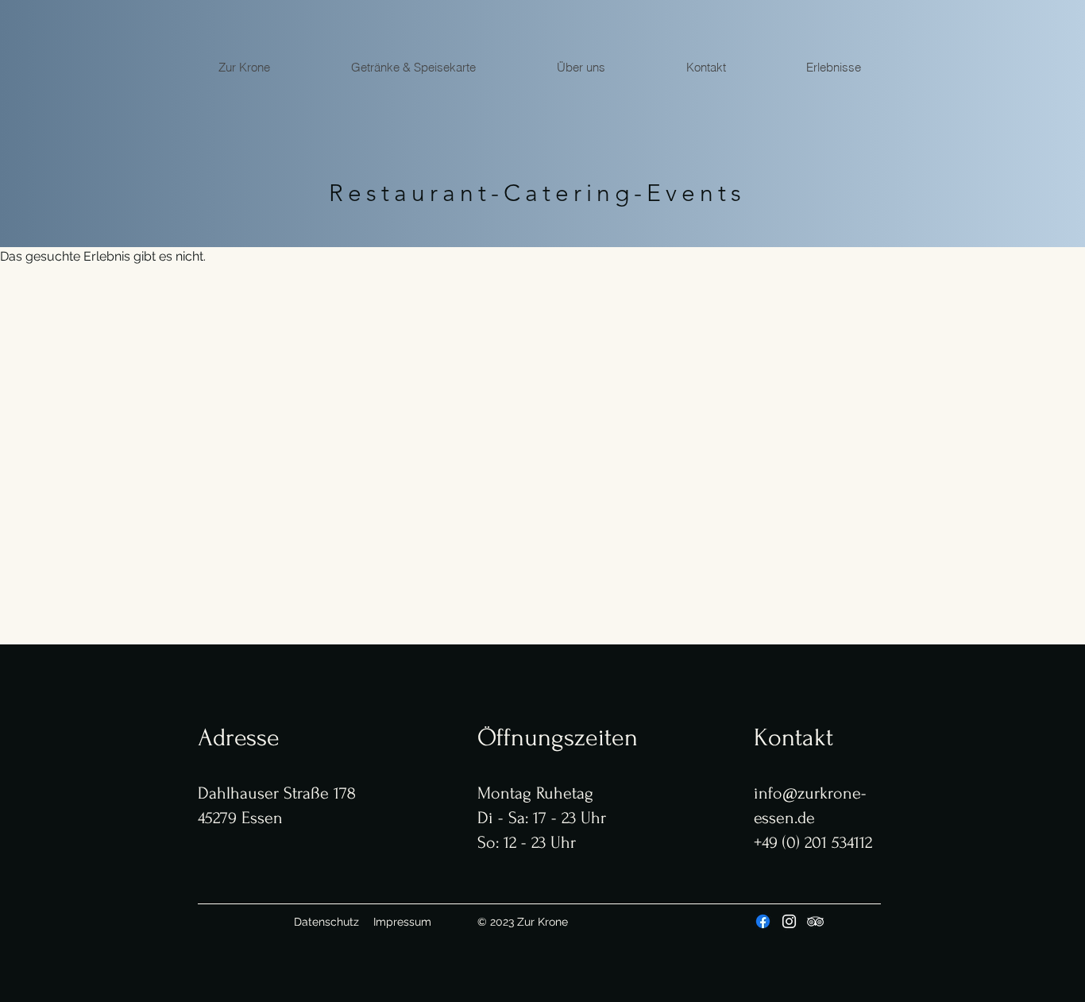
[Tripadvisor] (815, 921)
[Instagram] (789, 921)
